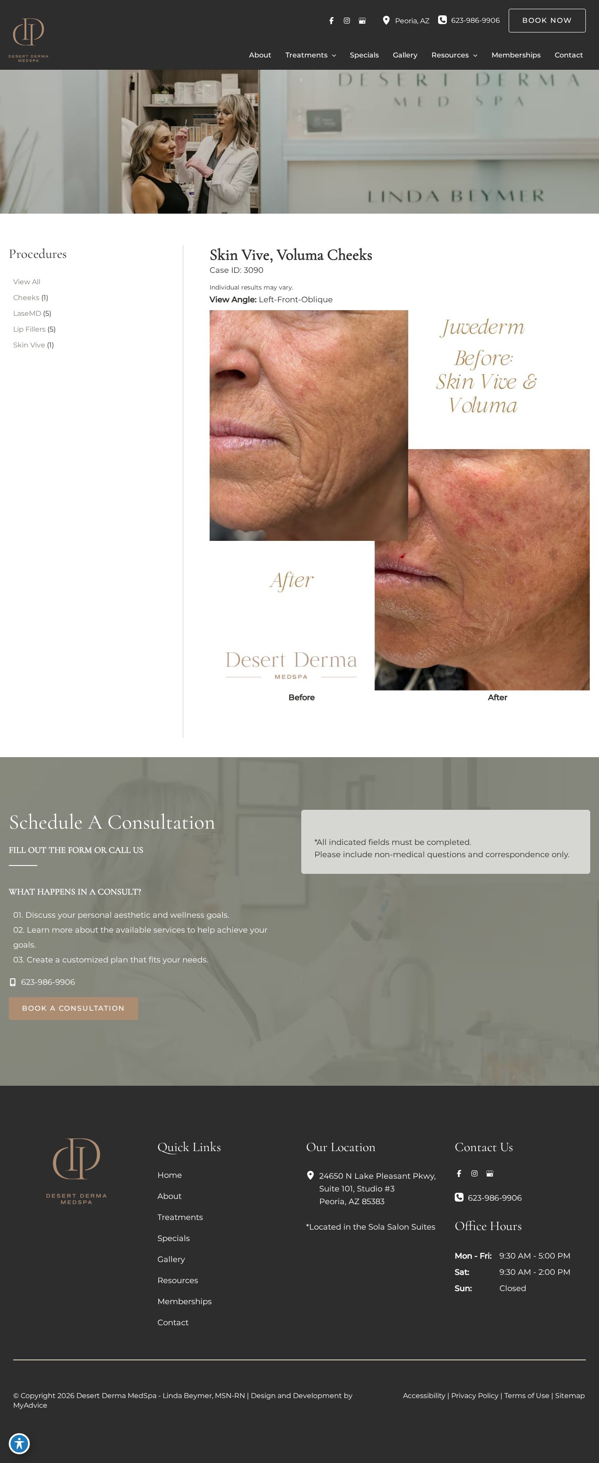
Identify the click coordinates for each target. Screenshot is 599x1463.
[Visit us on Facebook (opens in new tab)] (331, 20)
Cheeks (26, 297)
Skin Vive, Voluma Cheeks (291, 254)
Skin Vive (29, 345)
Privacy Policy (475, 1395)
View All (26, 282)
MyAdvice (30, 1405)
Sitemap (570, 1395)
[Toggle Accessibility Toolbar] (19, 1443)
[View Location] (388, 20)
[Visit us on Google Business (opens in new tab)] (362, 20)
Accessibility (424, 1395)
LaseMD (27, 313)
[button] (332, 55)
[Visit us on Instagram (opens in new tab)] (346, 20)
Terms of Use (526, 1395)
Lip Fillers (29, 329)
